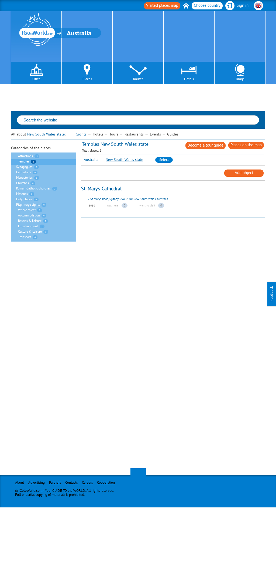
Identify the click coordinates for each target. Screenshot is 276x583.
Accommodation (29, 216)
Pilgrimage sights (28, 205)
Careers (87, 483)
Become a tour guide (205, 145)
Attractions (25, 156)
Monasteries (24, 178)
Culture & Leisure (30, 232)
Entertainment (28, 227)
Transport (24, 237)
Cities (36, 79)
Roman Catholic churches (33, 189)
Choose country (207, 5)
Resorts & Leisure (30, 221)
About (19, 483)
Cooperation (106, 483)
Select (164, 160)
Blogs (240, 79)
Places (87, 79)
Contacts (71, 483)
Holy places (24, 200)
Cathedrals (23, 173)
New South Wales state (46, 134)
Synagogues (24, 167)
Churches (22, 183)
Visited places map (162, 5)
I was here (112, 206)
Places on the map (246, 145)
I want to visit (146, 206)
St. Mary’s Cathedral (101, 189)
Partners (55, 483)
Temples (23, 162)
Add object (244, 173)
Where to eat (27, 210)
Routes (138, 79)
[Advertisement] (178, 255)
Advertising (36, 483)
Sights (81, 134)
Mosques (22, 194)
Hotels (189, 79)
